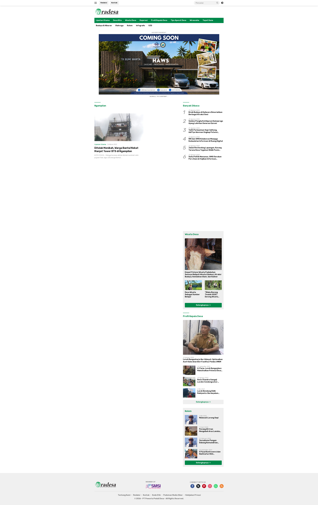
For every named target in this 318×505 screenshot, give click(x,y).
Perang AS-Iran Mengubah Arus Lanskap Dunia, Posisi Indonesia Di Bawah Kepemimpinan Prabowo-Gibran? (210, 430)
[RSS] (222, 486)
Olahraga (119, 26)
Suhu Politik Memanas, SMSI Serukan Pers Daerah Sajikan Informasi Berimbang (205, 158)
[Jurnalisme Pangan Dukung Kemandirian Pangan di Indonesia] (191, 442)
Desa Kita (117, 20)
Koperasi (144, 20)
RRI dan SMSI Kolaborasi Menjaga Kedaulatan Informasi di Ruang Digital (206, 140)
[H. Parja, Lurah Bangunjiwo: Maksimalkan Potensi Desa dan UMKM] (189, 370)
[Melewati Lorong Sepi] (191, 419)
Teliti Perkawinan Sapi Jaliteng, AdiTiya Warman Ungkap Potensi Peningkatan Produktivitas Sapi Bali (205, 131)
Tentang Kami (124, 495)
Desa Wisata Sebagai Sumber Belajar (192, 294)
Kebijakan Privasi (193, 495)
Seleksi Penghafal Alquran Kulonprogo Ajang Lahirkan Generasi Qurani (206, 122)
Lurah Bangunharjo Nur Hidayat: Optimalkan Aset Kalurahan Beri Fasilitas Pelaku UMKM (203, 360)
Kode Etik (156, 495)
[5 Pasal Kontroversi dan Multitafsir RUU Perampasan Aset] (191, 453)
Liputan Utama (103, 20)
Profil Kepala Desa (159, 20)
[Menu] (96, 3)
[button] (217, 3)
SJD (150, 26)
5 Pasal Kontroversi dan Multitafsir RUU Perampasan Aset (209, 453)
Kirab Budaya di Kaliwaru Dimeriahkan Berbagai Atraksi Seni (205, 113)
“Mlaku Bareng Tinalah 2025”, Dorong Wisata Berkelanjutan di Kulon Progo (212, 294)
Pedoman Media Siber (173, 495)
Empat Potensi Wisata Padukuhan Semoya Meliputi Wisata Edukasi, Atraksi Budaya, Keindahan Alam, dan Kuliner (203, 274)
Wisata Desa (130, 20)
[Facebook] (192, 486)
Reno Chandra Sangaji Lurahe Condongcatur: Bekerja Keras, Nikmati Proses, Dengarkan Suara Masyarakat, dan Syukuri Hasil (208, 381)
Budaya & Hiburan (104, 26)
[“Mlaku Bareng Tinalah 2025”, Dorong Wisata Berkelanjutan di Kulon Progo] (213, 285)
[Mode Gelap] (222, 3)
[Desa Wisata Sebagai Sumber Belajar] (193, 285)
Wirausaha (194, 20)
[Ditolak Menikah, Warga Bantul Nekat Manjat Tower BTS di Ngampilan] (118, 127)
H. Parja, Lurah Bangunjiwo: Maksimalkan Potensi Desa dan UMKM (209, 369)
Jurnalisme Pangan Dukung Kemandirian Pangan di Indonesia (208, 441)
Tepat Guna (208, 20)
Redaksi (103, 3)
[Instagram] (210, 486)
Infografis (140, 26)
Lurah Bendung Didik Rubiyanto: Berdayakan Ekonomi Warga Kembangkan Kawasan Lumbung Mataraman (210, 392)
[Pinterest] (204, 486)
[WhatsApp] (216, 486)
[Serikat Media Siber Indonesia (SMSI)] (153, 486)
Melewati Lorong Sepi (209, 418)
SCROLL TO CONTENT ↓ (159, 96)
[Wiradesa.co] (106, 11)
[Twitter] (198, 486)
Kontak (114, 3)
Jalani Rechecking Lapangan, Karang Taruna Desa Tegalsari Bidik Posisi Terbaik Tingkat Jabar (205, 149)
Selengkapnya (202, 305)
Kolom (130, 26)
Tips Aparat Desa (178, 20)
